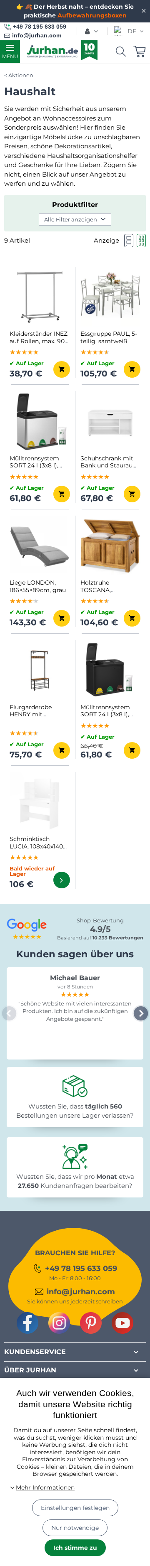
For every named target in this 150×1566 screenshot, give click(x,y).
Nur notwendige (75, 1528)
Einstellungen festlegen (75, 1508)
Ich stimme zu (75, 1547)
